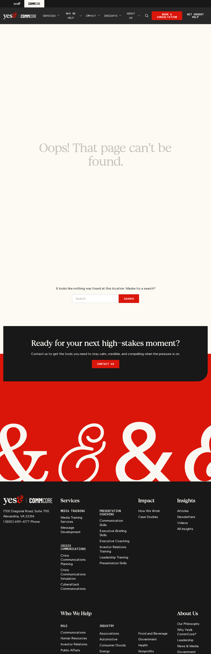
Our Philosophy (188, 624)
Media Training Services (71, 520)
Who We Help (71, 16)
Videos (182, 523)
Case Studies (148, 517)
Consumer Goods (113, 645)
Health (143, 645)
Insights (110, 16)
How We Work (149, 511)
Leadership (185, 640)
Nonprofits (146, 651)
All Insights (185, 529)
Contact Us (105, 364)
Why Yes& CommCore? (186, 632)
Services (49, 16)
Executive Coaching (114, 541)
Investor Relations (74, 644)
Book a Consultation (167, 15)
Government (147, 639)
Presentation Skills (113, 563)
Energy (105, 651)
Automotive (108, 639)
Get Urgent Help (195, 15)
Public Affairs (70, 650)
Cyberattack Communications (73, 586)
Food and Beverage (153, 633)
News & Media (188, 646)
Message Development (71, 530)
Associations (109, 633)
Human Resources (74, 638)
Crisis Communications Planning (73, 559)
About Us (131, 16)
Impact (91, 16)
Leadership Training (114, 557)
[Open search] (147, 16)
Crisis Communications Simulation (73, 574)
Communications (73, 632)
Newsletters (186, 517)
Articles (183, 511)
